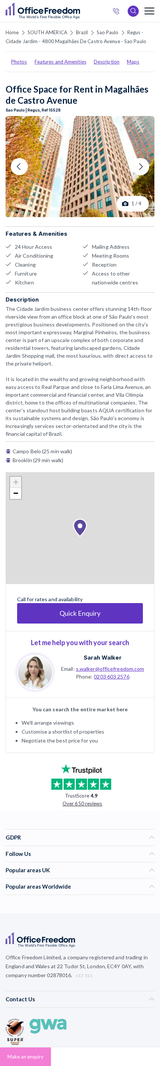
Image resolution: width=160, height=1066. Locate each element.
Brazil (82, 32)
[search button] (79, 11)
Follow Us (18, 853)
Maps (133, 62)
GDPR (13, 837)
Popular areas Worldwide (38, 886)
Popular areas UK (28, 870)
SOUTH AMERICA (47, 32)
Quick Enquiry (80, 613)
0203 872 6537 (118, 12)
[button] (80, 528)
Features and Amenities (60, 62)
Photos (19, 62)
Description (106, 62)
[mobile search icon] (133, 11)
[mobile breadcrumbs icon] (149, 11)
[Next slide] (140, 166)
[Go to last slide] (19, 166)
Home (12, 32)
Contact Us (20, 999)
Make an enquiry (25, 1057)
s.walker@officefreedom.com (110, 669)
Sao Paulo (108, 32)
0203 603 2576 (111, 676)
